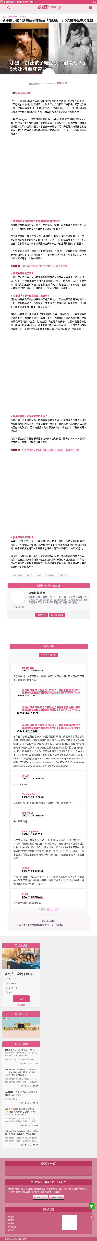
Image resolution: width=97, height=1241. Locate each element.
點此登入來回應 (49, 654)
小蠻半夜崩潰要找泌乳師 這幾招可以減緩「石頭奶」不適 (50, 449)
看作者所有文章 (57, 615)
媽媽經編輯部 (34, 83)
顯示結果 (21, 1004)
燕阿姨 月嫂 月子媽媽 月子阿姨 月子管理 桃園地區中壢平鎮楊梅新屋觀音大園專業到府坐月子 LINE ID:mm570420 (51, 691)
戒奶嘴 (63, 575)
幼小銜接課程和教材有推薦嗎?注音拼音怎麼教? (41, 924)
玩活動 (19, 2)
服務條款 (11, 1223)
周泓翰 (25, 775)
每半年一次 (13, 988)
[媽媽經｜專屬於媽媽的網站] (51, 6)
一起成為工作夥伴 (56, 1197)
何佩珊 (25, 868)
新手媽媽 (18, 575)
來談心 (12, 2)
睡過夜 (51, 575)
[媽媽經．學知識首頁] (1, 2)
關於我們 (11, 1216)
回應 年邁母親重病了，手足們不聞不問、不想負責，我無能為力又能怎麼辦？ (21, 1138)
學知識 (6, 2)
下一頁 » (54, 908)
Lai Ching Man (30, 831)
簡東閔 (7, 1049)
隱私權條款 (11, 1226)
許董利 (25, 894)
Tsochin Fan (28, 794)
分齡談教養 (12, 16)
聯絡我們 (11, 1220)
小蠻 (30, 575)
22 (48, 908)
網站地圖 (11, 1230)
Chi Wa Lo (27, 812)
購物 (31, 2)
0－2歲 (22, 16)
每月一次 (12, 979)
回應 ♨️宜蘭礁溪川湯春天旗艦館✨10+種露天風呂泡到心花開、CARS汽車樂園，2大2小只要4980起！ (21, 1117)
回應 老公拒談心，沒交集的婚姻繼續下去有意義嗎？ (21, 1097)
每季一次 (12, 983)
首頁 (4, 16)
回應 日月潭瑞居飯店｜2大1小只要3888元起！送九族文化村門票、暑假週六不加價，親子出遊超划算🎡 (21, 1077)
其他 (10, 992)
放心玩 (25, 2)
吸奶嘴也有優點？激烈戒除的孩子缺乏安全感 (44, 265)
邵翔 (40, 575)
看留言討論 (62, 83)
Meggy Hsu (28, 667)
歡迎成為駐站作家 (40, 1197)
